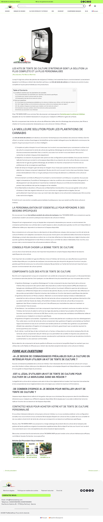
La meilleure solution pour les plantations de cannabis (30, 92)
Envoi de (59, 490)
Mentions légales (8, 490)
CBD (53, 11)
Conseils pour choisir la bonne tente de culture (29, 96)
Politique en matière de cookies (28, 490)
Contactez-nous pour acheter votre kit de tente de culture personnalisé (36, 108)
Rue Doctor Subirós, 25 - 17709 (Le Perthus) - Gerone (19, 504)
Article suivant (94, 470)
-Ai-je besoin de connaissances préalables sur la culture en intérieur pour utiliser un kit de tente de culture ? (46, 102)
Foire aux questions (20, 100)
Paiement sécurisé (47, 490)
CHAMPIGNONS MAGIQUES (74, 11)
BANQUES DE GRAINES (19, 11)
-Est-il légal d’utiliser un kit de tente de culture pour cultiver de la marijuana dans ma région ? (42, 104)
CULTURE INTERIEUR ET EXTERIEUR (38, 11)
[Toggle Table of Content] (73, 90)
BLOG (86, 11)
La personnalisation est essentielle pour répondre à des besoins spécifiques (37, 94)
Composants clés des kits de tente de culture (29, 98)
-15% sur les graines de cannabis (44, 1)
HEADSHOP (60, 11)
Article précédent (10, 470)
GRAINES (7, 11)
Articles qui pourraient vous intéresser (27, 109)
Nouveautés (17, 74)
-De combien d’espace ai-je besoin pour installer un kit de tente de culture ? (37, 106)
